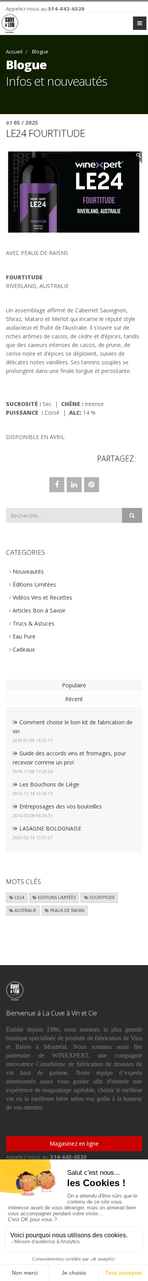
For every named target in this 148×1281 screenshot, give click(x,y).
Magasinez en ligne (74, 1143)
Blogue (40, 51)
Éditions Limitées (33, 584)
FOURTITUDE (101, 897)
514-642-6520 (66, 8)
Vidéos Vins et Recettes (41, 597)
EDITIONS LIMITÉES (56, 897)
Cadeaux (23, 649)
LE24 (18, 897)
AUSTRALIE (24, 910)
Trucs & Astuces (32, 623)
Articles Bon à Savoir (38, 610)
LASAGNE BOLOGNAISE (49, 828)
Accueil (14, 51)
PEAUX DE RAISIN (66, 910)
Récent (74, 699)
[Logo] (10, 23)
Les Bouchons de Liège (48, 784)
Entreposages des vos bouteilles (60, 806)
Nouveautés (27, 571)
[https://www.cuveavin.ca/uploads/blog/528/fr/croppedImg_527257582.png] (74, 192)
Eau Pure (23, 636)
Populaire (74, 685)
